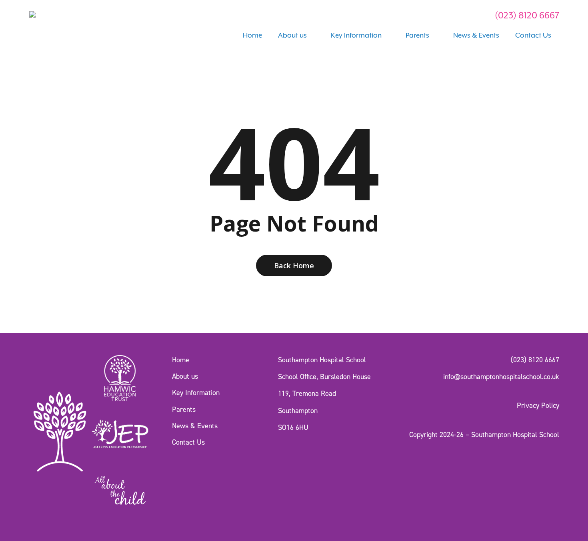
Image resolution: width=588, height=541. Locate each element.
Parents (184, 409)
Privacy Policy (538, 405)
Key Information (196, 392)
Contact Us (188, 442)
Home (180, 360)
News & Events (195, 426)
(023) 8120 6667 (526, 15)
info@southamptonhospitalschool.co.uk (501, 376)
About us (185, 376)
